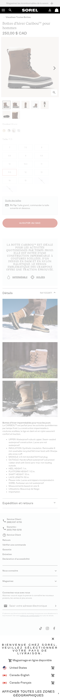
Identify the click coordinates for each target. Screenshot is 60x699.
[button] (3, 10)
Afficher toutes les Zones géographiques (28, 693)
